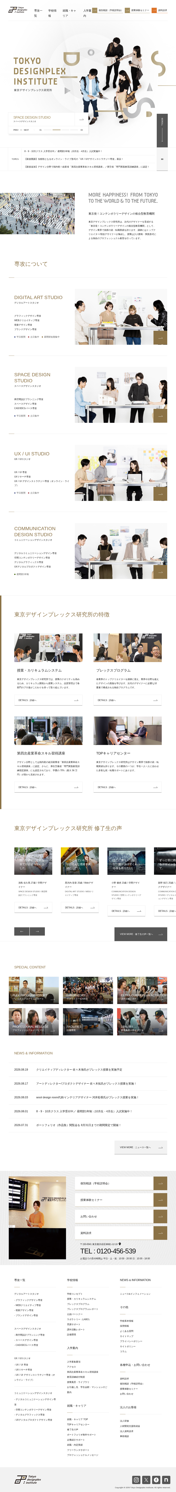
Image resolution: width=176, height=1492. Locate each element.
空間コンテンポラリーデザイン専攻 (32, 557)
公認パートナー (75, 1314)
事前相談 (124, 1436)
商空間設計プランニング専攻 (28, 399)
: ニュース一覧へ (135, 1147)
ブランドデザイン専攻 (25, 329)
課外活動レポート (76, 1329)
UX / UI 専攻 (20, 472)
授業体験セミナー (140, 10)
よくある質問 (126, 1331)
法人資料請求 (126, 1431)
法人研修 (124, 1421)
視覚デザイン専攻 (23, 325)
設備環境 (71, 1334)
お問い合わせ (88, 1216)
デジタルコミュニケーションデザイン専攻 (35, 553)
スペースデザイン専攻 (25, 403)
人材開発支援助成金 (130, 1426)
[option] (78, 880)
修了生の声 (72, 1429)
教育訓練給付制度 (76, 1377)
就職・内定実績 (75, 1445)
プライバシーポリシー (131, 1341)
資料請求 (162, 10)
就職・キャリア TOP (77, 1419)
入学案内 (87, 13)
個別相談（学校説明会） (111, 10)
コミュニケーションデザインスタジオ (33, 1393)
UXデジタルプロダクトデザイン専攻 (32, 566)
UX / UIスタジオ (22, 1358)
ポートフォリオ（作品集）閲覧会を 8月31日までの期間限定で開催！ (78, 1125)
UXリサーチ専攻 (22, 476)
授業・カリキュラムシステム (39, 670)
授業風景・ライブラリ (78, 1382)
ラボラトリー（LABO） (79, 1319)
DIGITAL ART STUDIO (38, 299)
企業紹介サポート (76, 1440)
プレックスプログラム (113, 670)
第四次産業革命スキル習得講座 (41, 753)
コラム (123, 1351)
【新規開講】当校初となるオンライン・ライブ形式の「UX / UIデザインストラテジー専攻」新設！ (73, 159)
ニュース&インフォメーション (135, 1294)
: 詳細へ (27, 700)
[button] (21, 931)
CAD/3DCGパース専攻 (25, 408)
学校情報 (52, 13)
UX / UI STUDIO (32, 455)
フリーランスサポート (78, 1450)
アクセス (71, 1366)
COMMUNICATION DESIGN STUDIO (35, 533)
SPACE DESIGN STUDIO (32, 379)
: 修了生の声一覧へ (136, 934)
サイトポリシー (128, 1346)
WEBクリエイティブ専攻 (27, 320)
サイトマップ (126, 1336)
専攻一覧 (38, 13)
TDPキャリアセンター (113, 753)
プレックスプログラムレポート (82, 1309)
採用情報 (124, 1326)
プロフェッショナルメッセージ (82, 1455)
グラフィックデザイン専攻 (27, 316)
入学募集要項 (73, 1361)
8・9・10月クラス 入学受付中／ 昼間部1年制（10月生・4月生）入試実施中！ (63, 151)
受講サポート (73, 1324)
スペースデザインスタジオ (27, 1328)
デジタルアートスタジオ (26, 1294)
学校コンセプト (75, 1294)
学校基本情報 (126, 1321)
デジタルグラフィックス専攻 (28, 562)
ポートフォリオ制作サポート (81, 1434)
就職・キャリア (69, 13)
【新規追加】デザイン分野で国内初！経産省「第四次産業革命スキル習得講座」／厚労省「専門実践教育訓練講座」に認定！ (87, 166)
